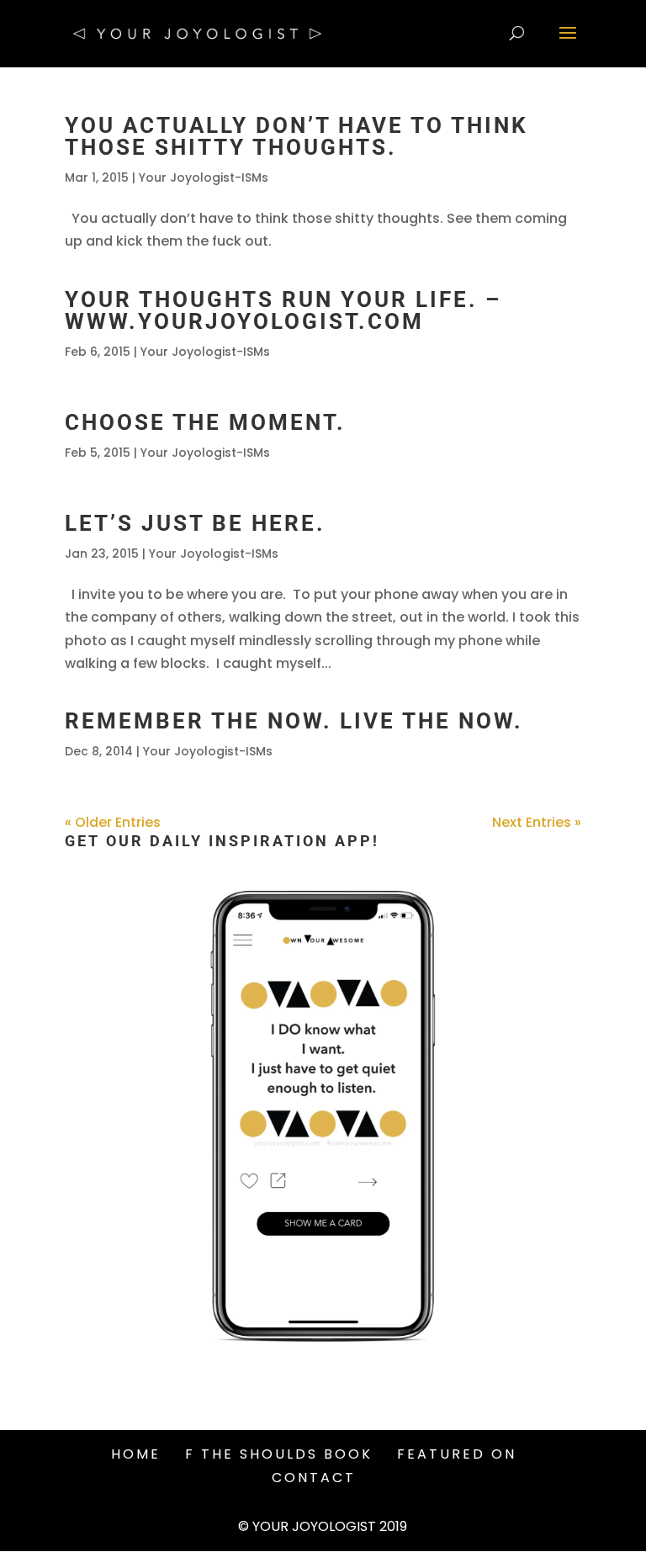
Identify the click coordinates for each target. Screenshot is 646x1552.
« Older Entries (113, 822)
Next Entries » (536, 822)
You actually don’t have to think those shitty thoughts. (296, 136)
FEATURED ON (456, 1454)
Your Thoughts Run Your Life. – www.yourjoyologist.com (283, 310)
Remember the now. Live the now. (294, 721)
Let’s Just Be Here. (195, 523)
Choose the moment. (205, 422)
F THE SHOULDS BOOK (279, 1454)
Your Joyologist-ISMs (203, 177)
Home (136, 1454)
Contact (314, 1477)
